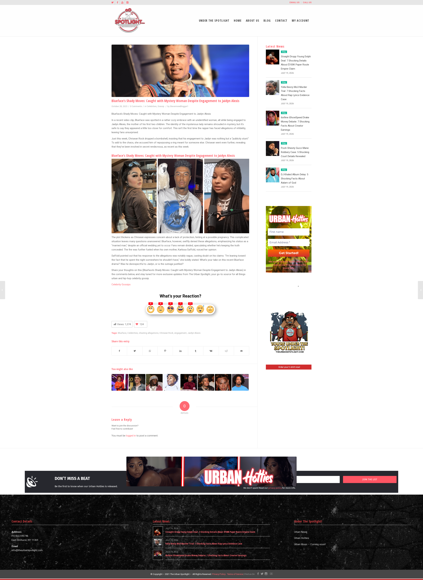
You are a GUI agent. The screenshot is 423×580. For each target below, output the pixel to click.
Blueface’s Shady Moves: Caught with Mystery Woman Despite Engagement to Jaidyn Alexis (175, 100)
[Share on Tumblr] (195, 350)
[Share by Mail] (241, 350)
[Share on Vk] (210, 350)
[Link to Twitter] (112, 2)
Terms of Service (235, 574)
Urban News (300, 531)
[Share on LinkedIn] (180, 350)
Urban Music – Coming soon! (310, 544)
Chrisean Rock (166, 333)
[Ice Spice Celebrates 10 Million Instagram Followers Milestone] (120, 382)
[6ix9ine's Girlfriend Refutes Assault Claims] (223, 382)
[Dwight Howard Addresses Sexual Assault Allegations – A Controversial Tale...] (2, 290)
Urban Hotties (301, 538)
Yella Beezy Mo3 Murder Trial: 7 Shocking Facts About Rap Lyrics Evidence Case (203, 543)
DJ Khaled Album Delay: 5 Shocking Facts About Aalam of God (294, 178)
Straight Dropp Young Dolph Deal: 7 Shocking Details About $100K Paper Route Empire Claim (210, 531)
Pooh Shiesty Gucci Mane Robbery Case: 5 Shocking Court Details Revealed (295, 152)
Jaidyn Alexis (194, 333)
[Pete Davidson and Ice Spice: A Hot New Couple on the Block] (137, 382)
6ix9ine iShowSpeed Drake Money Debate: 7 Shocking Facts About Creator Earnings (205, 555)
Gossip (161, 106)
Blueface (122, 333)
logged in (131, 435)
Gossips (126, 284)
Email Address (289, 286)
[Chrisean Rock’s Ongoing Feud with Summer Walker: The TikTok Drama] (420, 290)
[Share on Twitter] (134, 350)
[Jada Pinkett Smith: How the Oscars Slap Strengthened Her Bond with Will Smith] (188, 382)
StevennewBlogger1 (179, 106)
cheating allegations (148, 333)
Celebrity (116, 284)
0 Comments (136, 106)
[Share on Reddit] (226, 350)
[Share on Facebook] (119, 350)
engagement (180, 333)
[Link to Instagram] (127, 2)
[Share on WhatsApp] (149, 350)
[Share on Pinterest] (165, 350)
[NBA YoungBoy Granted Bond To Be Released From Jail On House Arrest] (171, 382)
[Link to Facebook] (117, 2)
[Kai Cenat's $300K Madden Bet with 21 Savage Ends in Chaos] (154, 382)
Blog (284, 52)
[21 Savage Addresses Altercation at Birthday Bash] (240, 382)
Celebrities (152, 106)
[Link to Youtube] (122, 2)
